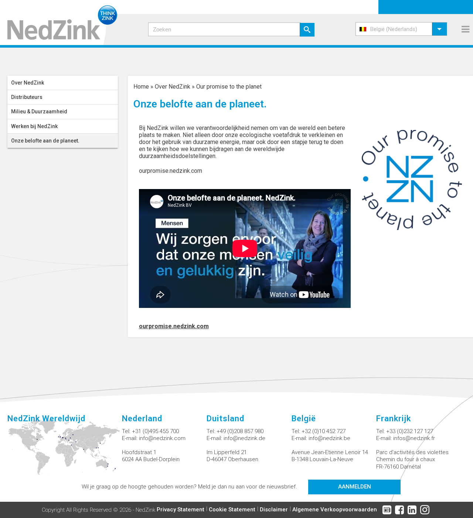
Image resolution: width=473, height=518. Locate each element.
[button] (401, 29)
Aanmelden (354, 486)
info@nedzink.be (329, 438)
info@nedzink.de (244, 438)
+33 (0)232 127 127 (409, 431)
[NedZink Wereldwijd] (64, 451)
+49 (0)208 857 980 (240, 431)
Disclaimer (274, 509)
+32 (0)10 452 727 (324, 431)
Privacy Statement (180, 509)
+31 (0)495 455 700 (155, 431)
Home (141, 86)
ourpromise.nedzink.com (170, 170)
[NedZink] (58, 22)
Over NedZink (172, 86)
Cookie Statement (232, 509)
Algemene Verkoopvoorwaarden (334, 509)
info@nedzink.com (162, 438)
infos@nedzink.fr (414, 438)
